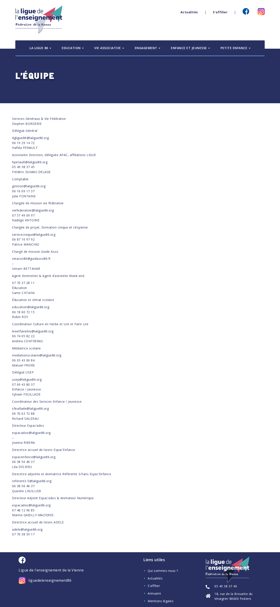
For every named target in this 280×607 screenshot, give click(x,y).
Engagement (146, 48)
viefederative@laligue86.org (33, 210)
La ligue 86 (39, 48)
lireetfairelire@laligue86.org (33, 331)
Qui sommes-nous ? (163, 571)
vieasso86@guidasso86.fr (31, 258)
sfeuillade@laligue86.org (30, 408)
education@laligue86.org (30, 307)
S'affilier (220, 12)
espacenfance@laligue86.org (33, 457)
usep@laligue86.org (27, 379)
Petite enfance (234, 48)
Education (72, 48)
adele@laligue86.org (27, 529)
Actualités (189, 12)
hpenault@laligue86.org (29, 162)
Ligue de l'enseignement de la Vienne (51, 570)
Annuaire (154, 593)
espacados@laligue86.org (31, 433)
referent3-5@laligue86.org (32, 481)
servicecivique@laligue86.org (33, 234)
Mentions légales (160, 601)
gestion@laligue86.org (29, 186)
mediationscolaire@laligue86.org (36, 355)
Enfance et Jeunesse (189, 48)
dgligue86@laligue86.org (30, 138)
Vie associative (108, 48)
